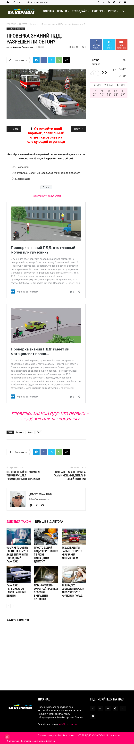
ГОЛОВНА (48, 11)
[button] (123, 11)
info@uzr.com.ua (68, 724)
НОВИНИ (62, 11)
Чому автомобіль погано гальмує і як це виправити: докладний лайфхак (17, 554)
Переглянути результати (46, 195)
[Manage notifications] (7, 736)
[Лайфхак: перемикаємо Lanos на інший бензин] (19, 574)
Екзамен (34, 24)
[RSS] (108, 2)
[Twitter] (119, 2)
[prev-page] (9, 606)
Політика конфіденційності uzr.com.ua (56, 735)
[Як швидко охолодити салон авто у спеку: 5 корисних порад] (74, 574)
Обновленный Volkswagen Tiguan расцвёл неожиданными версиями (23, 475)
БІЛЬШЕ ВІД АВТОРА (49, 522)
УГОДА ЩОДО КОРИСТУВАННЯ (93, 735)
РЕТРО (112, 11)
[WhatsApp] (59, 60)
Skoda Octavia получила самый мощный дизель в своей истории (70, 475)
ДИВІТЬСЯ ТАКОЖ (19, 522)
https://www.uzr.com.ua (39, 499)
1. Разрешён (21, 167)
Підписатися (123, 40)
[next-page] (14, 606)
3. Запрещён (22, 178)
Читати (109, 40)
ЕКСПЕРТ (97, 11)
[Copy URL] (66, 60)
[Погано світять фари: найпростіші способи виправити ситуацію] (46, 574)
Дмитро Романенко (23, 47)
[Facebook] (98, 2)
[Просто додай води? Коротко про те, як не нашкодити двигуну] (46, 536)
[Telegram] (114, 2)
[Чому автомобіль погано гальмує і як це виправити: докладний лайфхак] (19, 536)
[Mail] (103, 2)
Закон (30, 432)
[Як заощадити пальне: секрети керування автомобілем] (74, 536)
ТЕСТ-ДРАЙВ (79, 11)
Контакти (115, 735)
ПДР (39, 432)
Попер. (15, 128)
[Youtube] (125, 2)
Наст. (77, 128)
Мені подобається (97, 41)
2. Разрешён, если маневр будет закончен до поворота (47, 172)
